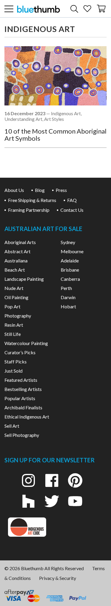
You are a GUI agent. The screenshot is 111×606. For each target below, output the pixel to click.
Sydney (68, 242)
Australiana (16, 260)
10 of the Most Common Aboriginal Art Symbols (55, 134)
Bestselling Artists (23, 389)
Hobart (68, 306)
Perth (66, 288)
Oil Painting (16, 297)
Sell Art (11, 426)
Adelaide (70, 260)
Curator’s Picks (20, 352)
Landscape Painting (24, 279)
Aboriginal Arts (20, 242)
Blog (40, 190)
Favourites (87, 6)
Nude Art (13, 288)
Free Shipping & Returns (32, 200)
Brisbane (70, 269)
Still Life (12, 334)
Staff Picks (15, 361)
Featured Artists (20, 380)
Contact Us (71, 210)
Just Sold (13, 370)
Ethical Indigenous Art (26, 416)
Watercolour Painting (26, 343)
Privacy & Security (57, 578)
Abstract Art (17, 251)
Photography (17, 315)
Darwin (68, 297)
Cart (101, 6)
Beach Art (14, 269)
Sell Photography (21, 435)
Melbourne (72, 251)
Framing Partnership (28, 210)
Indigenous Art (66, 113)
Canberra (70, 279)
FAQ (72, 200)
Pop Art (12, 306)
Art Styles (54, 119)
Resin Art (13, 325)
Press (61, 190)
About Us (14, 190)
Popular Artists (19, 398)
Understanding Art (23, 119)
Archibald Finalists (23, 407)
